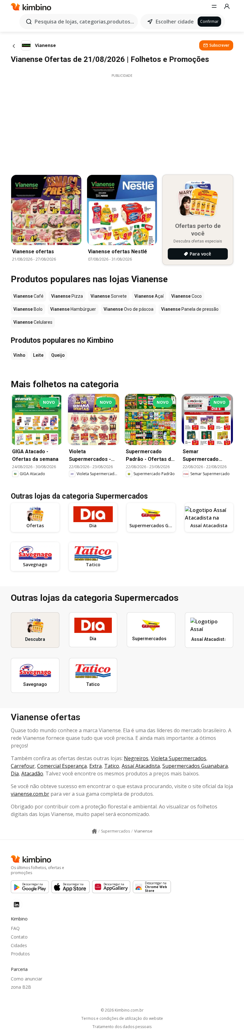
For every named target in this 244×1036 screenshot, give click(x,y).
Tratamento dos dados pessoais (122, 1026)
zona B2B (21, 987)
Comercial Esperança (62, 765)
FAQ (15, 928)
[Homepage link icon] (94, 831)
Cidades (19, 945)
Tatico (111, 765)
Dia (15, 773)
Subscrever (219, 45)
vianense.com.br (30, 793)
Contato (19, 937)
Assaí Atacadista (141, 765)
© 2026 (122, 1010)
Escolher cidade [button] (175, 21)
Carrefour (23, 765)
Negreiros (136, 758)
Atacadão (32, 773)
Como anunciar (26, 979)
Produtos (20, 954)
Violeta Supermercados (178, 758)
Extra (95, 765)
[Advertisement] (122, 122)
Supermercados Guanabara (195, 765)
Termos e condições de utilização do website (122, 1018)
